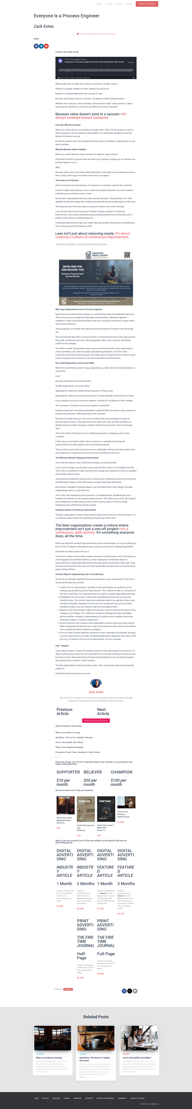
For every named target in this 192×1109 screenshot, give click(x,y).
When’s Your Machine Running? (69, 747)
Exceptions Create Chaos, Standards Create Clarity (77, 752)
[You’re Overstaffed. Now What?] (139, 1038)
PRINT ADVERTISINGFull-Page (106, 937)
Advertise (129, 4)
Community (122, 1098)
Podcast (99, 4)
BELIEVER (93, 778)
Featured (82, 1054)
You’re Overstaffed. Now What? (69, 742)
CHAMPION (121, 778)
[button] (96, 720)
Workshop (78, 1098)
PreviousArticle (65, 711)
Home (36, 1098)
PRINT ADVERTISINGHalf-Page (86, 939)
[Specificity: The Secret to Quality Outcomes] (96, 1038)
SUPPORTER (68, 778)
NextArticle (103, 711)
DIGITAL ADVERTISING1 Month (65, 867)
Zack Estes (68, 989)
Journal (119, 4)
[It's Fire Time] (39, 4)
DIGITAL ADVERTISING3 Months (85, 867)
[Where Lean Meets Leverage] (52, 1038)
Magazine (109, 4)
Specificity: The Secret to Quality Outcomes (74, 737)
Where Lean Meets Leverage (67, 732)
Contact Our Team (137, 1098)
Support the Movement (147, 4)
